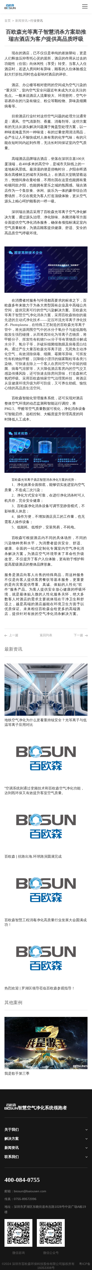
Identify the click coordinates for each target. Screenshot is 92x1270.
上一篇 (13, 635)
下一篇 (78, 635)
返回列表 (46, 635)
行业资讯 (36, 20)
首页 (7, 20)
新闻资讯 (21, 20)
